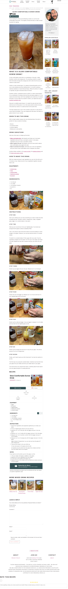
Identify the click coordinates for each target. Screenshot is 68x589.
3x (41, 413)
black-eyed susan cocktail (17, 153)
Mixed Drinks (16, 5)
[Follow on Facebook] (52, 3)
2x (39, 413)
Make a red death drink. (15, 138)
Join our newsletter (22, 466)
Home (10, 5)
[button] (10, 380)
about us (52, 32)
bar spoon (12, 175)
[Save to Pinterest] (10, 14)
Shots (33, 1)
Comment (12, 509)
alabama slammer (37, 151)
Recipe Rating (12, 505)
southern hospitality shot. (15, 100)
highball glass (13, 169)
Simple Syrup (38, 2)
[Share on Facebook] (12, 14)
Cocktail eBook (27, 2)
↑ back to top (34, 550)
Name (11, 526)
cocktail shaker (13, 172)
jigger (11, 170)
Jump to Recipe (14, 16)
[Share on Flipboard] (11, 14)
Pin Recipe (35, 388)
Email (11, 531)
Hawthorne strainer (14, 174)
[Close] (1, 580)
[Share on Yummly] (15, 14)
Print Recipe (18, 388)
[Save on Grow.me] (13, 14)
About (44, 1)
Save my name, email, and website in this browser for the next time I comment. (26, 538)
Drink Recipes (22, 2)
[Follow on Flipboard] (52, 1)
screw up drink (27, 151)
